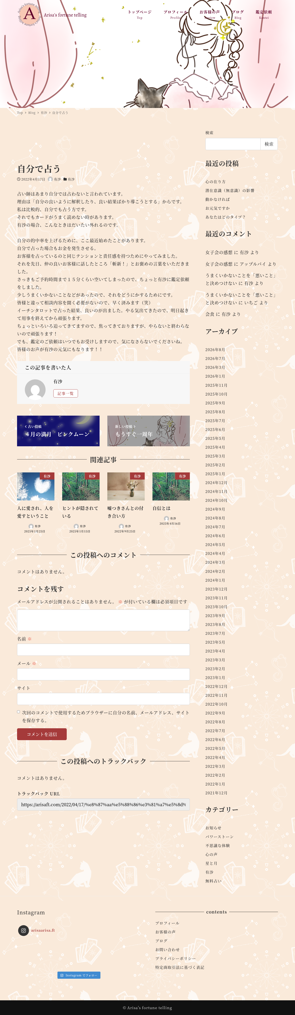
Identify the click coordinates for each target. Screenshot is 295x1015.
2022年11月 (216, 695)
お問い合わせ (167, 949)
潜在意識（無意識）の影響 (230, 190)
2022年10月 (216, 704)
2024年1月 (215, 580)
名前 (24, 639)
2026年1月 (215, 376)
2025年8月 (215, 411)
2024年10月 (216, 500)
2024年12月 (216, 482)
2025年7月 (215, 420)
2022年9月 (215, 713)
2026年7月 (215, 358)
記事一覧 (65, 393)
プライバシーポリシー (175, 958)
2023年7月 (215, 633)
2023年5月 (215, 642)
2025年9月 (215, 402)
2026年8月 (215, 349)
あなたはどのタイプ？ (225, 217)
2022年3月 (215, 766)
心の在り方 (215, 181)
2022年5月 (215, 748)
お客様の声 (165, 931)
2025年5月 (215, 438)
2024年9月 (215, 509)
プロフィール (167, 923)
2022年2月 (215, 775)
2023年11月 (216, 597)
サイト (23, 688)
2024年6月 (215, 535)
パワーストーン (219, 836)
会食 (209, 314)
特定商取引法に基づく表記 (180, 967)
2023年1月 (215, 677)
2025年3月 (215, 456)
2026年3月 (215, 367)
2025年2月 (215, 464)
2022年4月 (215, 757)
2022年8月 (215, 721)
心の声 (211, 854)
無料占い (213, 881)
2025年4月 (215, 447)
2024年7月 (215, 526)
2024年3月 (215, 562)
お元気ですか (217, 208)
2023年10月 (216, 606)
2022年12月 (216, 686)
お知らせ (213, 827)
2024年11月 (216, 491)
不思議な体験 (217, 845)
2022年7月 (215, 730)
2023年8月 (215, 624)
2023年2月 (215, 668)
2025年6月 (215, 429)
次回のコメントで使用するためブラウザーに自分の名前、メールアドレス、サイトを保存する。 (106, 716)
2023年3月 (215, 659)
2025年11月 (216, 385)
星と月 (211, 863)
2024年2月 (215, 571)
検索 (209, 132)
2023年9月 (215, 615)
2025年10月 (216, 394)
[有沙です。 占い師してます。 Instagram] (33, 954)
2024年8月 (215, 518)
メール (26, 663)
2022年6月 (215, 739)
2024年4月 (215, 553)
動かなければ (217, 199)
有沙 (71, 179)
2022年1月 (215, 784)
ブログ (161, 940)
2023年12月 (216, 589)
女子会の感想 (219, 252)
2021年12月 (216, 792)
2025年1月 (215, 473)
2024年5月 (215, 544)
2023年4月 (215, 651)
